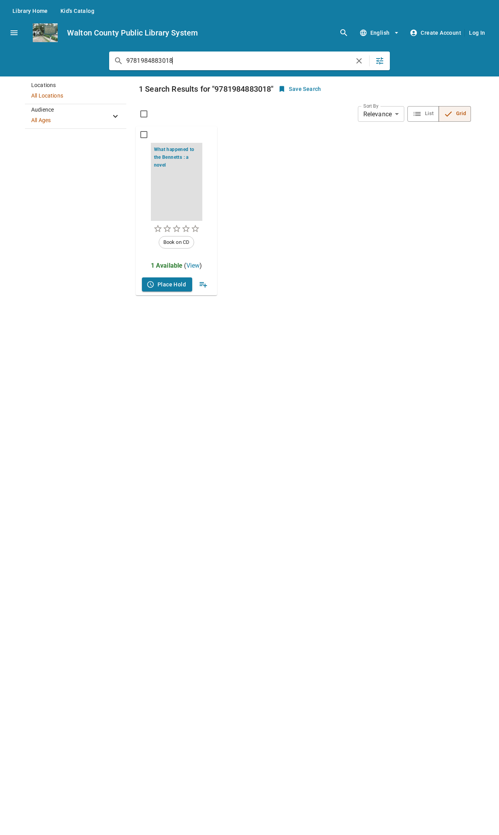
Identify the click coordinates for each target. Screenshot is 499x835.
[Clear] (359, 60)
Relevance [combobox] (377, 114)
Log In (477, 33)
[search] (344, 33)
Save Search (305, 89)
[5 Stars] (195, 228)
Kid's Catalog (77, 11)
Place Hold (171, 284)
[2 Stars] (167, 228)
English (380, 33)
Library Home (30, 11)
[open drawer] (14, 32)
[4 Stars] (186, 228)
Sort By (371, 106)
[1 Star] (158, 228)
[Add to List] (203, 284)
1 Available (167, 265)
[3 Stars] (176, 228)
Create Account (441, 33)
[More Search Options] (379, 60)
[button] (75, 92)
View (193, 265)
